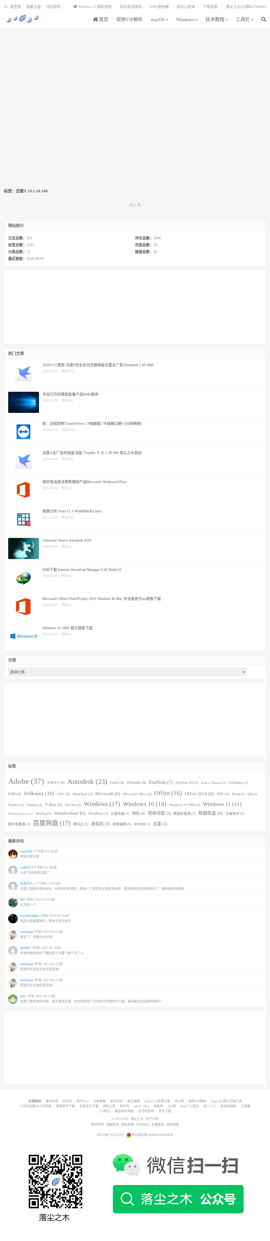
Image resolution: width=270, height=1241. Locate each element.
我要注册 (33, 7)
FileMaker (238, 783)
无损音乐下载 (88, 1106)
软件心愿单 (186, 7)
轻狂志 (67, 1101)
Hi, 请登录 (12, 7)
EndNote (161, 782)
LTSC (63, 794)
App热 (171, 1106)
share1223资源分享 (157, 1101)
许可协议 (142, 1125)
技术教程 (214, 19)
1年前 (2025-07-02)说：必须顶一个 (39, 902)
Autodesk (87, 781)
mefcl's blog (141, 1106)
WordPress (98, 813)
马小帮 (179, 1101)
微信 (138, 813)
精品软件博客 (124, 1111)
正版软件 (235, 813)
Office (168, 793)
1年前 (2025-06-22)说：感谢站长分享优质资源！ (43, 982)
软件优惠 (142, 824)
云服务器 (120, 813)
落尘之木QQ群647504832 (246, 7)
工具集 (245, 1106)
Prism (238, 794)
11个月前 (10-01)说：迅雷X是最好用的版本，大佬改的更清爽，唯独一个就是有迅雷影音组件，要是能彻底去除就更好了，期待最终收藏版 (102, 886)
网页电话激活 (131, 7)
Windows (185, 19)
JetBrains (39, 793)
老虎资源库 (228, 1106)
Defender (136, 782)
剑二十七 (209, 1106)
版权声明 (97, 1125)
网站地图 (172, 1125)
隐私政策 (127, 1125)
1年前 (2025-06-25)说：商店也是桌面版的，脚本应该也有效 (46, 918)
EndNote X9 (187, 783)
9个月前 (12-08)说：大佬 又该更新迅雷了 (40, 870)
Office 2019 (199, 793)
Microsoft (107, 793)
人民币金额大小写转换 (35, 1106)
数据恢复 (210, 813)
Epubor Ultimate (213, 782)
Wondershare (69, 813)
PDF (223, 794)
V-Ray (53, 804)
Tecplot (16, 805)
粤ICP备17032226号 (110, 1135)
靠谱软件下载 (65, 1106)
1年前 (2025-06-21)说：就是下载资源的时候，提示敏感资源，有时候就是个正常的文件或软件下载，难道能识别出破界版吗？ (91, 998)
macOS (158, 19)
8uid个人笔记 (190, 1106)
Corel (117, 782)
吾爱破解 (99, 1101)
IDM (14, 794)
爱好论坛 (116, 1101)
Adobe (26, 781)
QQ (252, 794)
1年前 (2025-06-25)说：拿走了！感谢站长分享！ (43, 934)
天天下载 (164, 1111)
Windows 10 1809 (184, 805)
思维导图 (159, 813)
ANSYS (56, 782)
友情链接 (157, 1125)
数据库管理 (184, 813)
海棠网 (158, 1106)
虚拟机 (100, 824)
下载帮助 (210, 7)
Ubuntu (34, 805)
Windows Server (20, 813)
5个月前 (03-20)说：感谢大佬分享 (40, 853)
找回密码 (53, 7)
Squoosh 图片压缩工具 (226, 1101)
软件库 (124, 1106)
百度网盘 (51, 823)
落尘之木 (22, 19)
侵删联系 (112, 1125)
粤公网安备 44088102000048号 (152, 1135)
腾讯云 (80, 824)
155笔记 (104, 1111)
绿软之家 (109, 1106)
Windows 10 (144, 804)
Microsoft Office (137, 794)
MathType (82, 794)
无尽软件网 (146, 1111)
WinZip (43, 813)
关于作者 (152, 1119)
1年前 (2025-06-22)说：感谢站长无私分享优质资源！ (43, 966)
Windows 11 (222, 804)
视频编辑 (122, 824)
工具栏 (243, 19)
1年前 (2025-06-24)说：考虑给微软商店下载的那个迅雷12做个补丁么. (52, 950)
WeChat (73, 805)
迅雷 (160, 824)
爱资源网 (133, 1101)
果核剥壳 (52, 1101)
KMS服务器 (159, 7)
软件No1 (83, 1101)
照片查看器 (19, 824)
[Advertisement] (135, 70)
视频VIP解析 (129, 19)
